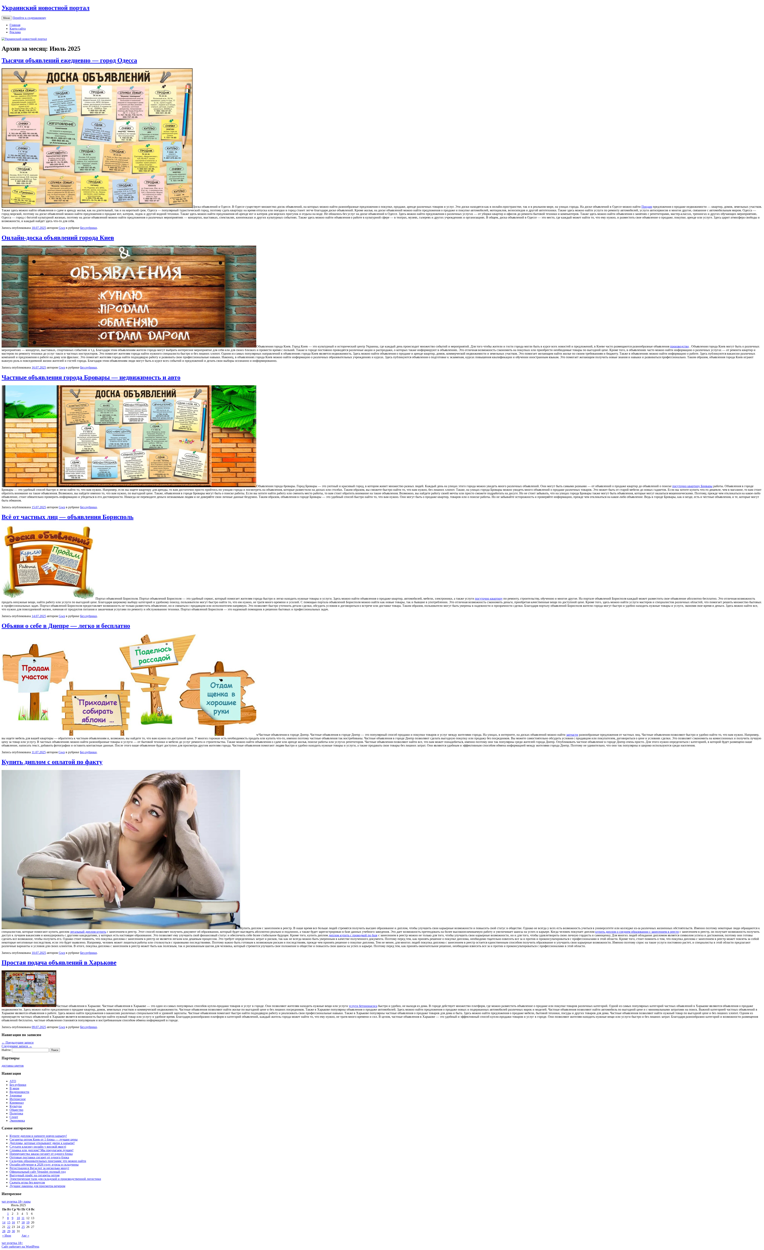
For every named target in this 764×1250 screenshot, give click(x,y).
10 (18, 1218)
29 (8, 1231)
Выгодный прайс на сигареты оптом (34, 1175)
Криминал (17, 1102)
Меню (6, 18)
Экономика (17, 1120)
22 (8, 1227)
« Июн (6, 1235)
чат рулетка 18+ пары (16, 1201)
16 (13, 1222)
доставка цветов (13, 1065)
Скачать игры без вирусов (27, 1182)
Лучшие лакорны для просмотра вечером (37, 1186)
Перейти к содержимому (29, 18)
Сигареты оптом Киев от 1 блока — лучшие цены (44, 1139)
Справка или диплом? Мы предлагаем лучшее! (41, 1150)
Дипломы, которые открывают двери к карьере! (42, 1143)
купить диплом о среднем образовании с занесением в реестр (637, 931)
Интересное (18, 1099)
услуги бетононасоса (363, 1006)
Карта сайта (18, 28)
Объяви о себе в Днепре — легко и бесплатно (66, 625)
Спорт (14, 1117)
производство (679, 346)
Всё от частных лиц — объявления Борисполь (68, 516)
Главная (15, 25)
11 (22, 1218)
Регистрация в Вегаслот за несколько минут (39, 1168)
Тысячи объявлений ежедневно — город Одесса (69, 60)
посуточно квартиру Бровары (692, 486)
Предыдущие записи (18, 1042)
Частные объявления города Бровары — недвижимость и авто (91, 377)
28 (3, 1231)
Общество (16, 1109)
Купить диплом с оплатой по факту (52, 761)
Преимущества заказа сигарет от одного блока (41, 1153)
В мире (14, 1088)
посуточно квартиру (489, 598)
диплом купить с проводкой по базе (353, 935)
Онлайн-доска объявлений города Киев (58, 237)
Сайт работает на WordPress (20, 1246)
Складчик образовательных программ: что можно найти (48, 1161)
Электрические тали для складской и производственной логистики (55, 1179)
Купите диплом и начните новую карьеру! (38, 1136)
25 (23, 1227)
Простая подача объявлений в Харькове (59, 962)
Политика (16, 1113)
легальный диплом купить (88, 931)
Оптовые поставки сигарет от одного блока (39, 1157)
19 (27, 1222)
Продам (646, 206)
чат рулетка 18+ (12, 1243)
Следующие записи (17, 1046)
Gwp (62, 227)
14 (3, 1222)
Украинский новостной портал (46, 7)
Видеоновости (19, 1092)
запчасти (572, 734)
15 (8, 1222)
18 (23, 1222)
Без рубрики (88, 227)
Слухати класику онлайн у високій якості (38, 1146)
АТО (13, 1081)
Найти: (6, 1050)
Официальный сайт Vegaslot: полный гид (38, 1171)
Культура (16, 1106)
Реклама (15, 32)
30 (13, 1231)
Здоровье (16, 1095)
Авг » (25, 1235)
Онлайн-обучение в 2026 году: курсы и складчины (44, 1164)
